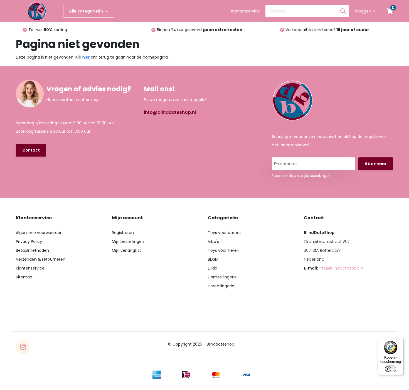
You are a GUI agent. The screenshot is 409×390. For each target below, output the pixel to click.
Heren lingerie (221, 286)
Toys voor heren (223, 250)
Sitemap (24, 277)
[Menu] (400, 341)
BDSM (213, 259)
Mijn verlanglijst (126, 250)
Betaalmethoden (32, 250)
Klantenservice (245, 11)
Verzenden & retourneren (40, 259)
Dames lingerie (222, 277)
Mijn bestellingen (128, 241)
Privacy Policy (29, 241)
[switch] (390, 369)
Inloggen (362, 11)
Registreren (123, 232)
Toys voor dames (225, 232)
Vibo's (213, 241)
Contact (31, 150)
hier (86, 57)
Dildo (212, 268)
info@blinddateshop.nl (170, 112)
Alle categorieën (86, 11)
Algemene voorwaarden (39, 232)
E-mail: (334, 268)
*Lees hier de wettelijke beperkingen (301, 175)
